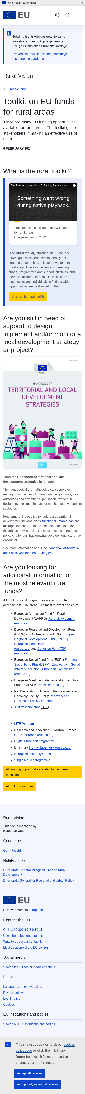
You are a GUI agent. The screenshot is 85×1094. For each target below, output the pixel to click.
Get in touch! (12, 850)
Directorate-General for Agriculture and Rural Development (34, 872)
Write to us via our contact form (24, 941)
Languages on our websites (22, 986)
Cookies (9, 1004)
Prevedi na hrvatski (26, 54)
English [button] (57, 15)
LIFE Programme (26, 723)
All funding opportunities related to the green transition (37, 772)
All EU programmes (19, 786)
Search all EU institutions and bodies (29, 1024)
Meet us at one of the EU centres (26, 947)
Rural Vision (13, 818)
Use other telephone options (23, 935)
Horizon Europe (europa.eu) (33, 735)
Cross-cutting (17, 89)
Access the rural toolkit (28, 296)
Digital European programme (34, 741)
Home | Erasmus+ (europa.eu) (50, 747)
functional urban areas (58, 521)
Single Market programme (32, 760)
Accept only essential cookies (38, 1084)
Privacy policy (13, 992)
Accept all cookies (29, 1073)
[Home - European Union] (27, 15)
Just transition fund (27, 707)
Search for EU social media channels (29, 967)
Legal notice (11, 998)
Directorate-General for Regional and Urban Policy (38, 880)
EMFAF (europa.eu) (50, 685)
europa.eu (36, 910)
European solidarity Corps (32, 754)
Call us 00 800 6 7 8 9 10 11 (22, 929)
